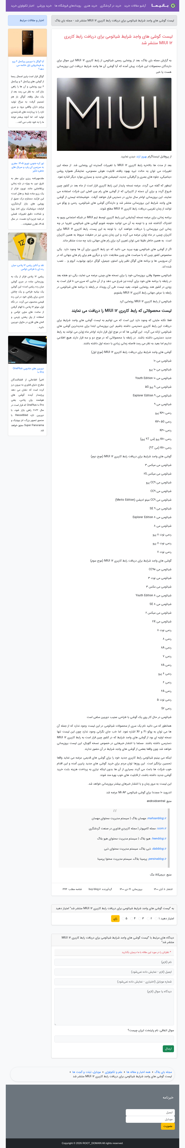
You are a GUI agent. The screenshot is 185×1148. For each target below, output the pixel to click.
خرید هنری (90, 5)
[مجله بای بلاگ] (163, 5)
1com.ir (161, 828)
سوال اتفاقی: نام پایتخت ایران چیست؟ (151, 1030)
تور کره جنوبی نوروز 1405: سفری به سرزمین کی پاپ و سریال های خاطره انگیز (27, 167)
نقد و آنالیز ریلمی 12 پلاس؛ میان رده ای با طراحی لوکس (27, 267)
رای (115, 918)
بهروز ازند (141, 156)
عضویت (168, 1126)
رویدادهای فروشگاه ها (68, 5)
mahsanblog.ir (156, 818)
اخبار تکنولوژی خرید (22, 5)
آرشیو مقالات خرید (135, 5)
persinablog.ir (157, 859)
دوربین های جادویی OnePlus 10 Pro (28, 370)
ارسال (168, 1048)
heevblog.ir (159, 838)
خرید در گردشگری (110, 5)
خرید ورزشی (44, 5)
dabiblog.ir (159, 849)
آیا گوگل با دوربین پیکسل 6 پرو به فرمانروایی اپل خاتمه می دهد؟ (28, 65)
